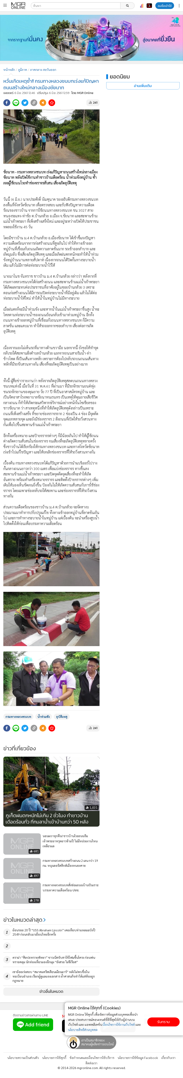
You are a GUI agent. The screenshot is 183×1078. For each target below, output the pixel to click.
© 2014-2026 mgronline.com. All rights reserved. (92, 1068)
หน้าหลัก (9, 70)
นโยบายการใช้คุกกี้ (54, 1058)
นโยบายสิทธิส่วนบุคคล (83, 1030)
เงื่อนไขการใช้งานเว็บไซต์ (119, 1024)
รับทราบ (163, 1022)
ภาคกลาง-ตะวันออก (43, 70)
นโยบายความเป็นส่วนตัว (23, 1058)
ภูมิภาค (22, 70)
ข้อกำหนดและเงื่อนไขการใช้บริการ (92, 1058)
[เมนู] (5, 5)
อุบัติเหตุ (61, 716)
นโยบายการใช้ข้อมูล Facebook (138, 1058)
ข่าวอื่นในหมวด (51, 991)
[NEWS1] (149, 5)
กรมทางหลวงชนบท (18, 716)
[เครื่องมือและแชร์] (179, 6)
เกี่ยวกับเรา (168, 1058)
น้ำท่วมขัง (43, 716)
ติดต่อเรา (91, 1063)
